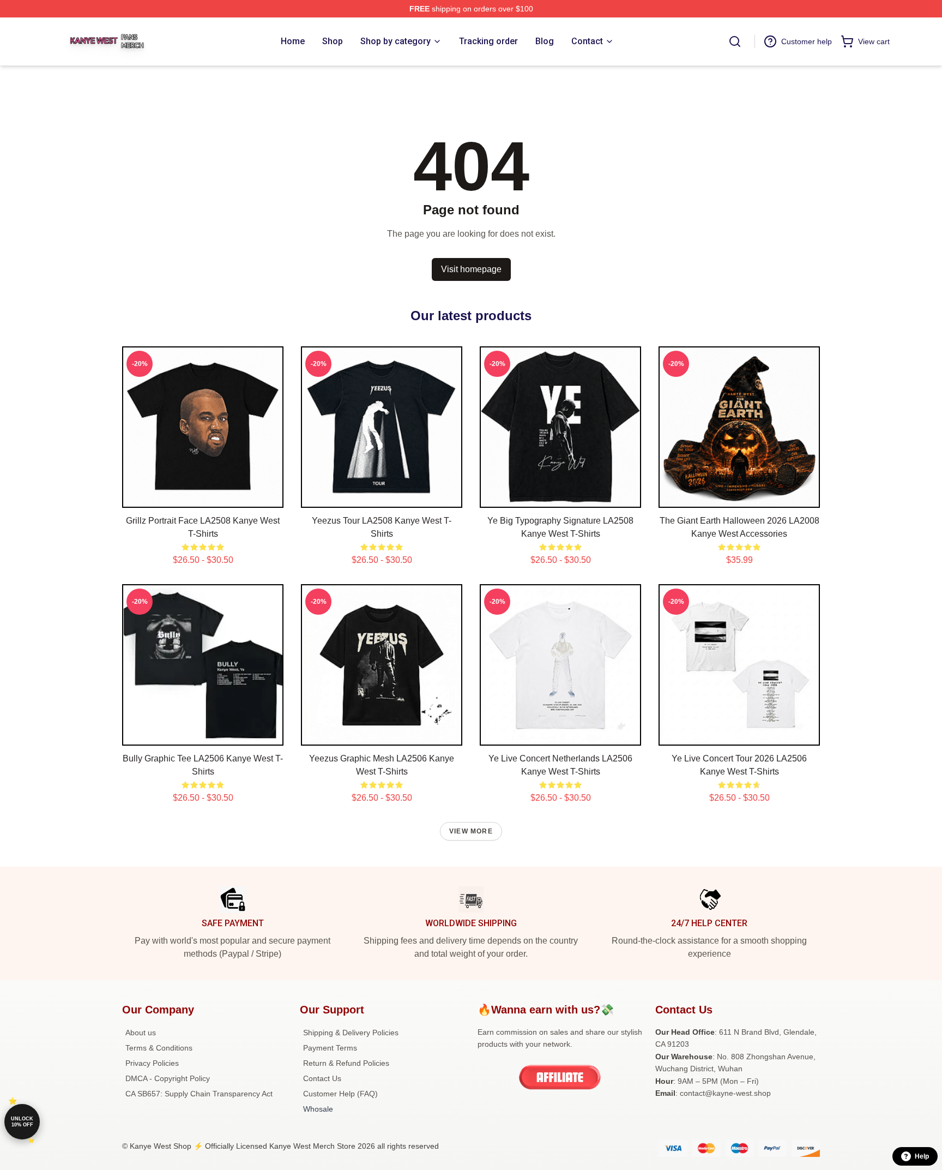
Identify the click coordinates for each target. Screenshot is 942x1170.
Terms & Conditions (158, 1047)
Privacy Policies (152, 1063)
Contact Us (322, 1078)
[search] (735, 41)
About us (140, 1032)
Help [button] (922, 1156)
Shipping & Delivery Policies (350, 1032)
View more (471, 831)
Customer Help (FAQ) (340, 1093)
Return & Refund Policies (346, 1063)
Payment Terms (330, 1047)
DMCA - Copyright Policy (167, 1078)
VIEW (203, 497)
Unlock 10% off (22, 1121)
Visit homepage (471, 269)
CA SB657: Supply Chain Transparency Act (199, 1093)
